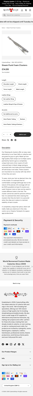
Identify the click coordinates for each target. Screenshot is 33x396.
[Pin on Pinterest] (15, 140)
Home (3, 28)
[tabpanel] (16, 182)
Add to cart (22, 134)
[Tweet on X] (8, 140)
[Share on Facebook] (12, 140)
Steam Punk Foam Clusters (14, 28)
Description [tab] (6, 147)
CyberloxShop (6, 62)
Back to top (16, 283)
